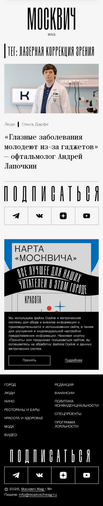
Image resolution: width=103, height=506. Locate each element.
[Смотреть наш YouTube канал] (87, 216)
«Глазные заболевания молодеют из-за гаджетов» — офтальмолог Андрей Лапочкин (51, 152)
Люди (9, 124)
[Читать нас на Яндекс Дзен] (63, 216)
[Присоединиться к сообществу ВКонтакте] (40, 216)
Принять (29, 360)
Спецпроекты (68, 414)
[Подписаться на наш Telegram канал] (16, 216)
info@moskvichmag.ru (38, 495)
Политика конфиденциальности (77, 403)
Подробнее (73, 360)
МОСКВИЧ (51, 20)
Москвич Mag (33, 489)
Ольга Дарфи (35, 124)
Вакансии (64, 393)
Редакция (64, 385)
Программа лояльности (66, 424)
